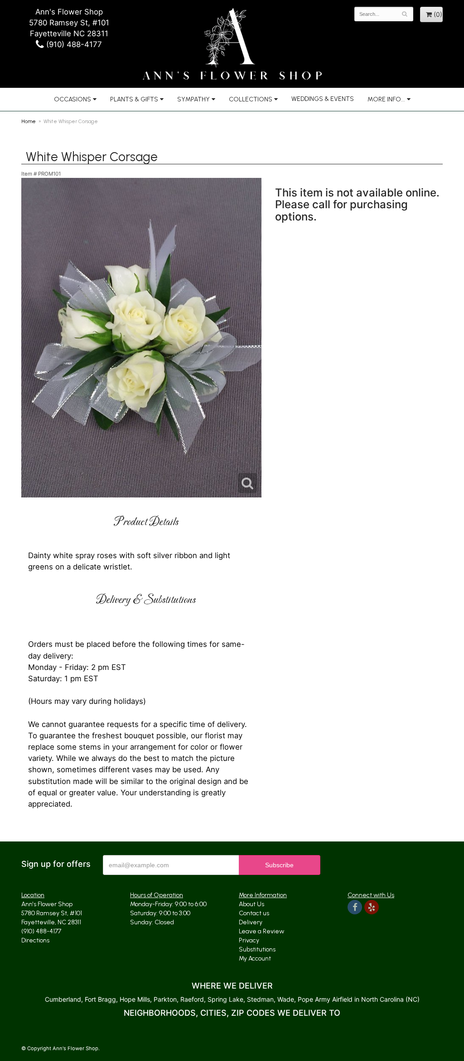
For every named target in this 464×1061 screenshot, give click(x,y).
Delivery (250, 922)
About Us (251, 904)
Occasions (72, 99)
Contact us (254, 913)
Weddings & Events (322, 99)
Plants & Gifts (134, 99)
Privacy (249, 940)
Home (28, 121)
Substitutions (257, 949)
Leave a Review (261, 931)
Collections (250, 99)
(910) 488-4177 (73, 44)
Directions (35, 940)
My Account (255, 958)
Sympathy (193, 99)
